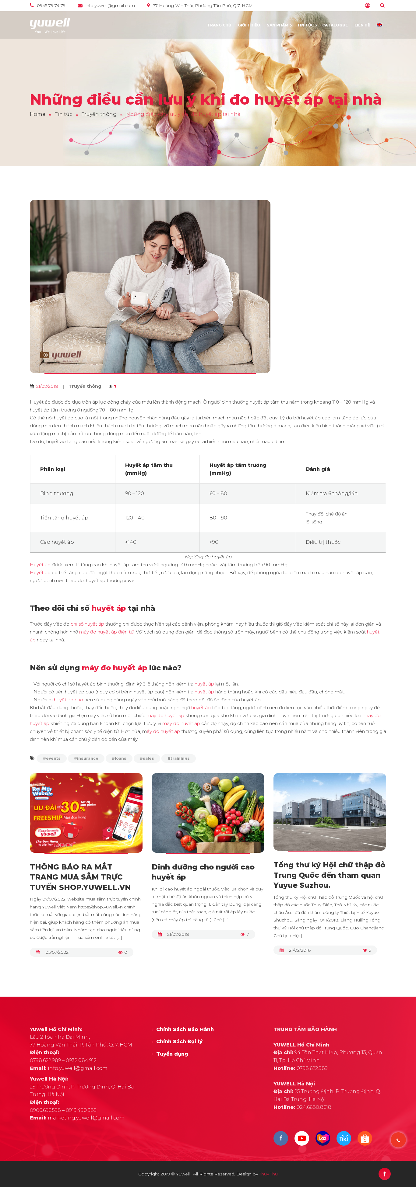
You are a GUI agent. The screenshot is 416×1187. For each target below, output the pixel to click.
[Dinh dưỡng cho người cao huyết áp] (208, 817)
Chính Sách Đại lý (179, 1041)
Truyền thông (85, 386)
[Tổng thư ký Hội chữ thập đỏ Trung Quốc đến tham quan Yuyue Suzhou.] (329, 816)
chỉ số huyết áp (87, 624)
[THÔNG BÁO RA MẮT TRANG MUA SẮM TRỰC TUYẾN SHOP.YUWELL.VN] (86, 817)
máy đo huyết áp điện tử (106, 632)
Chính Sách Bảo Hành (185, 1029)
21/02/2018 (178, 934)
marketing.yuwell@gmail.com (86, 1118)
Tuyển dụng (172, 1054)
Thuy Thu (268, 1174)
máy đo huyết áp (114, 667)
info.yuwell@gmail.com (78, 1068)
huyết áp (109, 608)
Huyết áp (40, 564)
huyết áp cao (69, 700)
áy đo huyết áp (163, 731)
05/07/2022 (57, 952)
